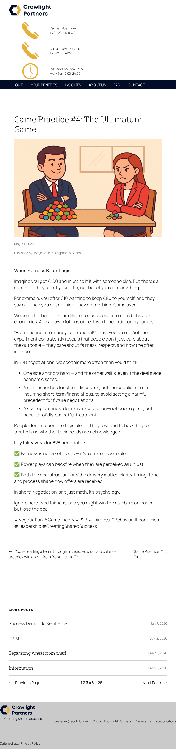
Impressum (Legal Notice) (69, 721)
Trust (14, 638)
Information (21, 668)
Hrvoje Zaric (41, 253)
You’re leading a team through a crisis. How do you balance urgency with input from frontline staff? (63, 554)
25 (100, 682)
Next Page (155, 682)
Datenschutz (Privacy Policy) (21, 743)
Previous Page (24, 682)
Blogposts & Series (67, 253)
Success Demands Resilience (38, 623)
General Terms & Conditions (156, 721)
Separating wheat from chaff (37, 653)
